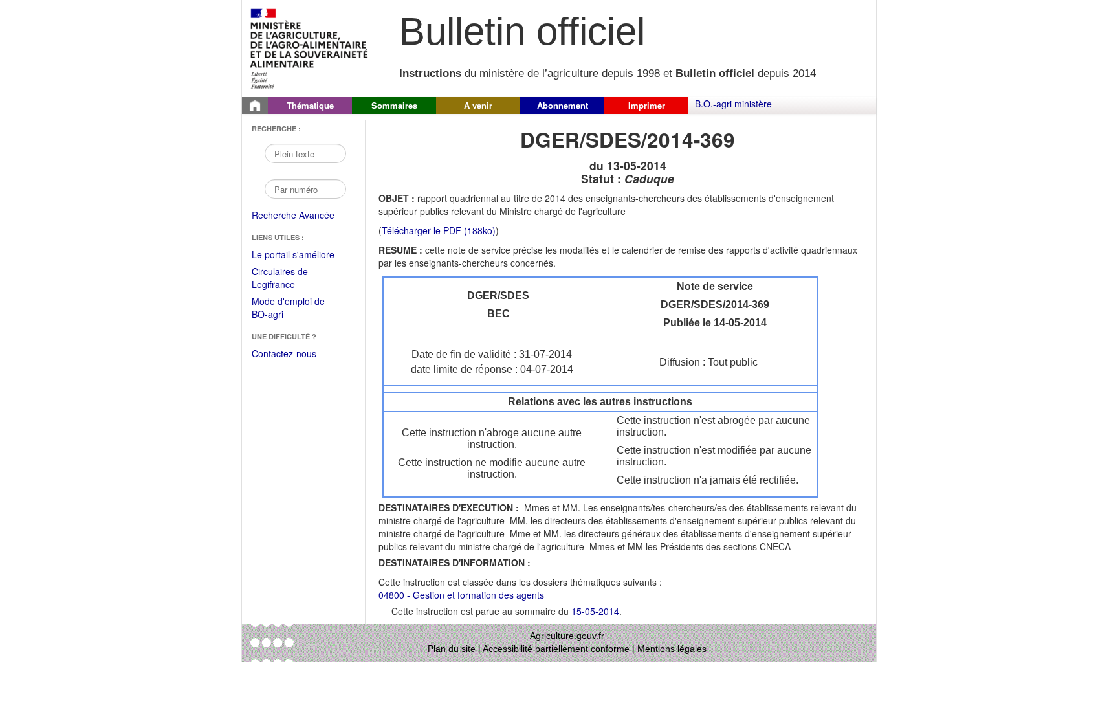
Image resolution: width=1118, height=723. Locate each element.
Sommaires (394, 105)
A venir (478, 105)
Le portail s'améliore (302, 255)
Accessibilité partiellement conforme (556, 648)
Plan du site (452, 648)
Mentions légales (672, 648)
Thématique (310, 105)
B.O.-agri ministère (733, 103)
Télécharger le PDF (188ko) (439, 230)
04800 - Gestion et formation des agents (461, 594)
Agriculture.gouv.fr (567, 635)
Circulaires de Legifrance (290, 279)
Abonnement (562, 105)
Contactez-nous (284, 353)
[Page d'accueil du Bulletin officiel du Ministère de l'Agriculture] (255, 105)
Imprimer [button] (646, 105)
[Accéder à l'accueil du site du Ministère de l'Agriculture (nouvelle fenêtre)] (309, 47)
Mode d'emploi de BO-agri (288, 308)
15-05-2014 (595, 611)
